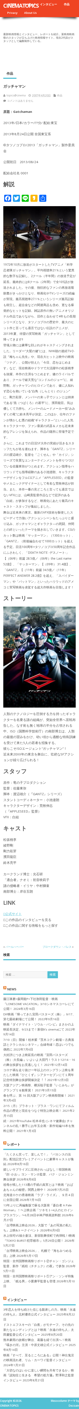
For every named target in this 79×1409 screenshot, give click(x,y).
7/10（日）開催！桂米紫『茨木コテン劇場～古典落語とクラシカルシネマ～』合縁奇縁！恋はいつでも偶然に (38, 1045)
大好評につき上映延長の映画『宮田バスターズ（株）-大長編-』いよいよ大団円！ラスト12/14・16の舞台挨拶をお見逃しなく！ (39, 1060)
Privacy (12, 13)
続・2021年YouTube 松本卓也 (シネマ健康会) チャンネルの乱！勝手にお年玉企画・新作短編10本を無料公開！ (38, 1126)
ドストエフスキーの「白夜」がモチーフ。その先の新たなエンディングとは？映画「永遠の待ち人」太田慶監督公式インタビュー (38, 1330)
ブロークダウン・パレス (57, 947)
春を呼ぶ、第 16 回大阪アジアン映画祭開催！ (35, 1095)
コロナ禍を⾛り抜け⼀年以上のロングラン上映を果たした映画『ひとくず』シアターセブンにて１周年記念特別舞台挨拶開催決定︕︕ (38, 1075)
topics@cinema (16, 95)
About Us (30, 13)
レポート (13, 1144)
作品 (67, 4)
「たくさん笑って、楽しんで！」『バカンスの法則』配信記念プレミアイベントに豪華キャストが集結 (38, 1159)
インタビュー (48, 4)
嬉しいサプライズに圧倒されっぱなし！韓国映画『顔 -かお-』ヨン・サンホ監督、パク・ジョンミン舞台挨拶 (38, 1174)
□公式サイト (12, 914)
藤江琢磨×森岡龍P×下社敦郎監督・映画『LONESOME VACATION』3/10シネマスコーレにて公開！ (38, 1004)
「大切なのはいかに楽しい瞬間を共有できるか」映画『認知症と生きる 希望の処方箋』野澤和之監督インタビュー (38, 1375)
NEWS (11, 989)
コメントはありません (20, 101)
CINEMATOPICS (21, 5)
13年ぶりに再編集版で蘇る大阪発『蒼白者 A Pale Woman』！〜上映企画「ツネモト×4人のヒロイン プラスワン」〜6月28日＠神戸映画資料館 (38, 1210)
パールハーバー (14, 947)
